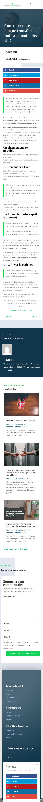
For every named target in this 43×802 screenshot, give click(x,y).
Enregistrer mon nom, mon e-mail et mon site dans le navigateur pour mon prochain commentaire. (20, 645)
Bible (8, 737)
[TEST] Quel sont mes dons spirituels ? (21, 420)
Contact (9, 694)
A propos (10, 690)
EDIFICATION (12, 59)
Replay (9, 719)
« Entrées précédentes (16, 549)
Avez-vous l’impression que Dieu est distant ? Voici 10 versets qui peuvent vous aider (20, 472)
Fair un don (10, 697)
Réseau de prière (13, 716)
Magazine (10, 730)
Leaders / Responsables (16, 427)
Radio (8, 712)
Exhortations (24, 59)
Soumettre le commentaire (23, 653)
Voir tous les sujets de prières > (21, 310)
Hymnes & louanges (14, 734)
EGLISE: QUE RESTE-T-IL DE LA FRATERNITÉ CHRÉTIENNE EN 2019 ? (21, 525)
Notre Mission (12, 701)
